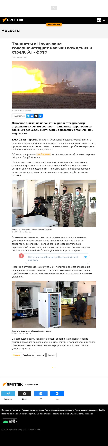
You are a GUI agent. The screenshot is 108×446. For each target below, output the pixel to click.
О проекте (6, 410)
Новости (16, 355)
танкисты (40, 355)
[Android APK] (10, 422)
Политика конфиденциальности (59, 410)
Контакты (16, 410)
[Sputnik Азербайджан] (13, 22)
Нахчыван (51, 355)
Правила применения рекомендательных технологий (25, 413)
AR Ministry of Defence (22, 111)
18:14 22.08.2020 (19, 57)
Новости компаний (60, 413)
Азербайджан (28, 355)
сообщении (43, 154)
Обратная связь (77, 413)
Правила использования (33, 410)
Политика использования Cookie (90, 410)
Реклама (89, 413)
